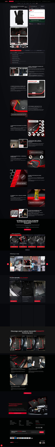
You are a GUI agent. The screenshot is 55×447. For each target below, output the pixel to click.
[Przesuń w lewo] (10, 46)
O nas (19, 422)
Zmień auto (42, 6)
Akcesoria (33, 3)
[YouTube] (41, 427)
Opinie (37, 3)
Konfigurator (19, 3)
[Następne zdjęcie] (26, 36)
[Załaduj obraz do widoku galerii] (12, 47)
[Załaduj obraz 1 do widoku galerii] (15, 47)
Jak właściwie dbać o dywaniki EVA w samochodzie (18, 386)
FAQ (19, 423)
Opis (22, 3)
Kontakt (20, 424)
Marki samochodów (12, 422)
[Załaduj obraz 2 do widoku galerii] (18, 47)
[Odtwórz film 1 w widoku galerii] (20, 47)
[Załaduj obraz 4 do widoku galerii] (25, 47)
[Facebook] (36, 427)
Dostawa (27, 3)
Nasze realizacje (12, 424)
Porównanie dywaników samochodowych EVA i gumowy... (18, 369)
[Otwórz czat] (1, 445)
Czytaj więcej (10, 411)
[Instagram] (38, 427)
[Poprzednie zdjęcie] (11, 36)
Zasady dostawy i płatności (29, 423)
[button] (17, 1)
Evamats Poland (17, 442)
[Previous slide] (8, 264)
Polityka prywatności (28, 422)
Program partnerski (21, 425)
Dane (24, 3)
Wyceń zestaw (27, 229)
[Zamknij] (9, 442)
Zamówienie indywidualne (13, 423)
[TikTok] (40, 427)
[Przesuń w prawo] (27, 46)
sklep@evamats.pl (38, 423)
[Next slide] (47, 264)
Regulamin (27, 424)
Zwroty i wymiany (28, 425)
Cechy (30, 3)
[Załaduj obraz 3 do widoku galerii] (23, 47)
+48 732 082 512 (44, 1)
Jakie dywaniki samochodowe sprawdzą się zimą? (35, 369)
